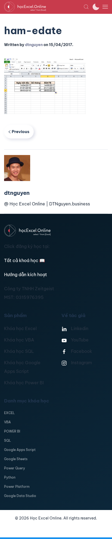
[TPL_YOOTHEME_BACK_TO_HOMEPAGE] (43, 7)
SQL (7, 440)
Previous (20, 131)
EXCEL (9, 413)
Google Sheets (15, 459)
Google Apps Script (20, 450)
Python (9, 477)
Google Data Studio (20, 496)
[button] (86, 7)
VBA (7, 422)
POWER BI (12, 431)
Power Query (14, 468)
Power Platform (17, 487)
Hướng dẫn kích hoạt (25, 274)
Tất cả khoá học (24, 260)
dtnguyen (34, 44)
